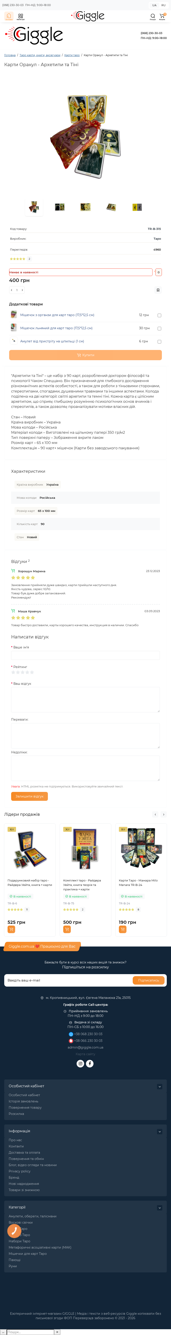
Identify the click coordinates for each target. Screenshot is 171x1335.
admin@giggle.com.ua (85, 1047)
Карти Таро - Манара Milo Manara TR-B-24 (138, 883)
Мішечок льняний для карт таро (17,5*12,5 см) (56, 328)
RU (163, 5)
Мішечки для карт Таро (28, 1254)
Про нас (15, 1140)
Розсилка (16, 1114)
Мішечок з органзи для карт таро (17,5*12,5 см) (57, 315)
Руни (13, 1266)
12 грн (144, 315)
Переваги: (19, 720)
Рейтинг (20, 667)
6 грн (143, 341)
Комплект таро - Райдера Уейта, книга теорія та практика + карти (82, 885)
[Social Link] (80, 1063)
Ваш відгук (22, 684)
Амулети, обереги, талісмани (33, 1216)
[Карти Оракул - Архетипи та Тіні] (85, 137)
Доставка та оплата (24, 1153)
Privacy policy (20, 1171)
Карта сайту (85, 1054)
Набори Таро (19, 1241)
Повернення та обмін (26, 1159)
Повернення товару (25, 1108)
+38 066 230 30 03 (87, 1041)
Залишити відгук (29, 796)
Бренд (14, 1178)
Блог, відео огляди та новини (33, 1165)
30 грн (144, 328)
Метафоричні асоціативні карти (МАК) (40, 1247)
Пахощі (14, 1260)
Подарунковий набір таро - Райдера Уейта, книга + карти (30, 883)
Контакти (16, 1146)
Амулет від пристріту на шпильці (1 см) (52, 341)
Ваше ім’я (21, 647)
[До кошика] (11, 929)
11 (27, 909)
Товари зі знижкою (24, 1190)
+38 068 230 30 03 (87, 1034)
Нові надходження (24, 1184)
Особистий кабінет (24, 1095)
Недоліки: (19, 752)
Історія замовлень (23, 1101)
